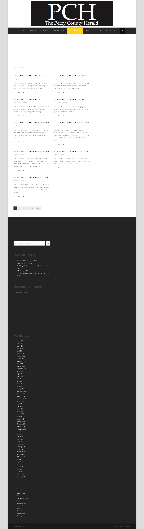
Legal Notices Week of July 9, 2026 (71, 151)
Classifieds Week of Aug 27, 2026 (27, 261)
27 (32, 208)
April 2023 (20, 442)
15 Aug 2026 (16, 102)
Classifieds (59, 31)
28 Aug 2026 (16, 79)
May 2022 (20, 469)
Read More (18, 92)
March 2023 (20, 444)
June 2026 (20, 346)
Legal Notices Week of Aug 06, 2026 (71, 99)
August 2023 (20, 432)
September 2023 (21, 429)
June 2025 (20, 376)
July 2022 (19, 464)
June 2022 (20, 467)
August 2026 (20, 341)
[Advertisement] (72, 49)
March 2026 (20, 353)
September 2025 (21, 369)
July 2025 (19, 374)
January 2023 (21, 449)
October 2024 (21, 396)
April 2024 (20, 411)
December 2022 (21, 452)
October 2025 (21, 366)
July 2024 (19, 404)
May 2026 (20, 348)
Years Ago (20, 516)
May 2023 (20, 439)
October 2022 (21, 457)
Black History (21, 493)
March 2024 (20, 414)
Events (19, 501)
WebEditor (24, 79)
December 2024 (21, 391)
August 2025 (20, 371)
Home (23, 31)
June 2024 (20, 406)
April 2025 (20, 381)
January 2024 (21, 419)
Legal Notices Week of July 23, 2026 (71, 123)
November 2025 (21, 364)
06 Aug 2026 (57, 102)
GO (48, 243)
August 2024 (20, 401)
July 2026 (19, 343)
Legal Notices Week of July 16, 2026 (31, 151)
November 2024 (21, 394)
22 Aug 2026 (57, 79)
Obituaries (45, 31)
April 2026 (20, 351)
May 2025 (20, 379)
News (32, 31)
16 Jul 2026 (16, 154)
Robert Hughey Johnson (24, 271)
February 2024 (21, 416)
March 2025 (20, 384)
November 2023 (21, 424)
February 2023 (21, 447)
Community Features (23, 498)
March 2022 (20, 474)
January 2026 (21, 359)
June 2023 (20, 436)
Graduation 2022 (22, 503)
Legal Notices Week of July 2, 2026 (30, 177)
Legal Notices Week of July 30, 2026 (31, 123)
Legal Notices (75, 31)
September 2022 (21, 459)
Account (89, 31)
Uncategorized (21, 513)
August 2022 (20, 462)
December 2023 (21, 421)
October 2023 (21, 426)
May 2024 (20, 409)
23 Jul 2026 (56, 126)
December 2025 (21, 361)
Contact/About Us (106, 31)
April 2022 (20, 472)
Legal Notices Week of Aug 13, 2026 (30, 99)
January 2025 (21, 389)
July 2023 (19, 434)
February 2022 (21, 477)
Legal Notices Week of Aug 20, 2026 (71, 76)
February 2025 (21, 386)
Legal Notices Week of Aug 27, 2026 (30, 76)
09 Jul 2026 (56, 154)
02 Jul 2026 (16, 180)
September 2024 (21, 399)
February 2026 (21, 356)
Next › (37, 208)
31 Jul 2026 (16, 126)
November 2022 (21, 454)
